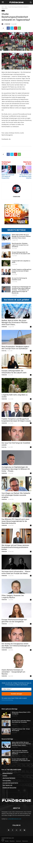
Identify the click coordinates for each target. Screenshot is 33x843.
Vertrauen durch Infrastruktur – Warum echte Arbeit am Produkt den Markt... (16, 572)
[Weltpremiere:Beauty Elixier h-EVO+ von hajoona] (6, 715)
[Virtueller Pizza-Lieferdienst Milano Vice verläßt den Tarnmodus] (6, 723)
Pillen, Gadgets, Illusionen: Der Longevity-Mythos (13, 596)
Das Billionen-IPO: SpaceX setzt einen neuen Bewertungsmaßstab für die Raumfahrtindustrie (15, 521)
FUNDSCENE (7, 24)
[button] (3, 840)
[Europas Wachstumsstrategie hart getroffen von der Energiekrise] (16, 610)
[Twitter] (12, 28)
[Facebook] (8, 28)
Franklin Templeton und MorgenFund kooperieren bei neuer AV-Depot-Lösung (21, 271)
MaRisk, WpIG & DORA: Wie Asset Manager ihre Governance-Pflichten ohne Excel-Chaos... (14, 322)
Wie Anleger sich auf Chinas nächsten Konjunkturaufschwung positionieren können (15, 547)
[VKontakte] (24, 830)
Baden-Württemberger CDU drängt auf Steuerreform (8, 176)
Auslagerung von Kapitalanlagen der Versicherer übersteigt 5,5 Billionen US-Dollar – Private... (16, 469)
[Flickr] (16, 830)
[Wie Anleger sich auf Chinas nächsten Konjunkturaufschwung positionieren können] (16, 536)
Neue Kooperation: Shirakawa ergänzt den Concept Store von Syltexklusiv (20, 245)
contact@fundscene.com (14, 819)
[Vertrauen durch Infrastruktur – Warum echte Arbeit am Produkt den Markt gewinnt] (16, 562)
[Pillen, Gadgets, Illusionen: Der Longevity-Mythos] (16, 586)
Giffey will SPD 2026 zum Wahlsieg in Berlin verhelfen (25, 176)
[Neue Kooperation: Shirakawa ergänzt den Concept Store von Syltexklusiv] (6, 246)
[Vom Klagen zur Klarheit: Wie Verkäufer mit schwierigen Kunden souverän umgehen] (16, 483)
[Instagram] (20, 830)
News (6, 7)
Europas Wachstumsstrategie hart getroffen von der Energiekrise (14, 621)
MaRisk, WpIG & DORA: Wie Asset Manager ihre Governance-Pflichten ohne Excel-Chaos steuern (21, 236)
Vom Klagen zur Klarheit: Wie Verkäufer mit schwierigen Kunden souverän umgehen (16, 495)
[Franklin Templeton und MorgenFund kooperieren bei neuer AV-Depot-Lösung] (6, 272)
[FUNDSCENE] (3, 24)
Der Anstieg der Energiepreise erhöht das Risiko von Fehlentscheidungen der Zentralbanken (16, 646)
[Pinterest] (15, 28)
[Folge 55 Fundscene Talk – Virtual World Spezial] (6, 731)
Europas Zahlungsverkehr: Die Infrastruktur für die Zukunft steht (14, 372)
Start (3, 7)
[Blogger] (8, 830)
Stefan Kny (4, 350)
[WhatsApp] (19, 28)
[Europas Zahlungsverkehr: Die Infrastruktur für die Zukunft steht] (6, 254)
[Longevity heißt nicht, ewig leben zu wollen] (6, 263)
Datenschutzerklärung (7, 700)
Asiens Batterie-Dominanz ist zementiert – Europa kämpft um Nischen (13, 672)
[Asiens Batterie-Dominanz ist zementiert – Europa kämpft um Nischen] (16, 660)
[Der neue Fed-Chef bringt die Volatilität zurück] (6, 280)
